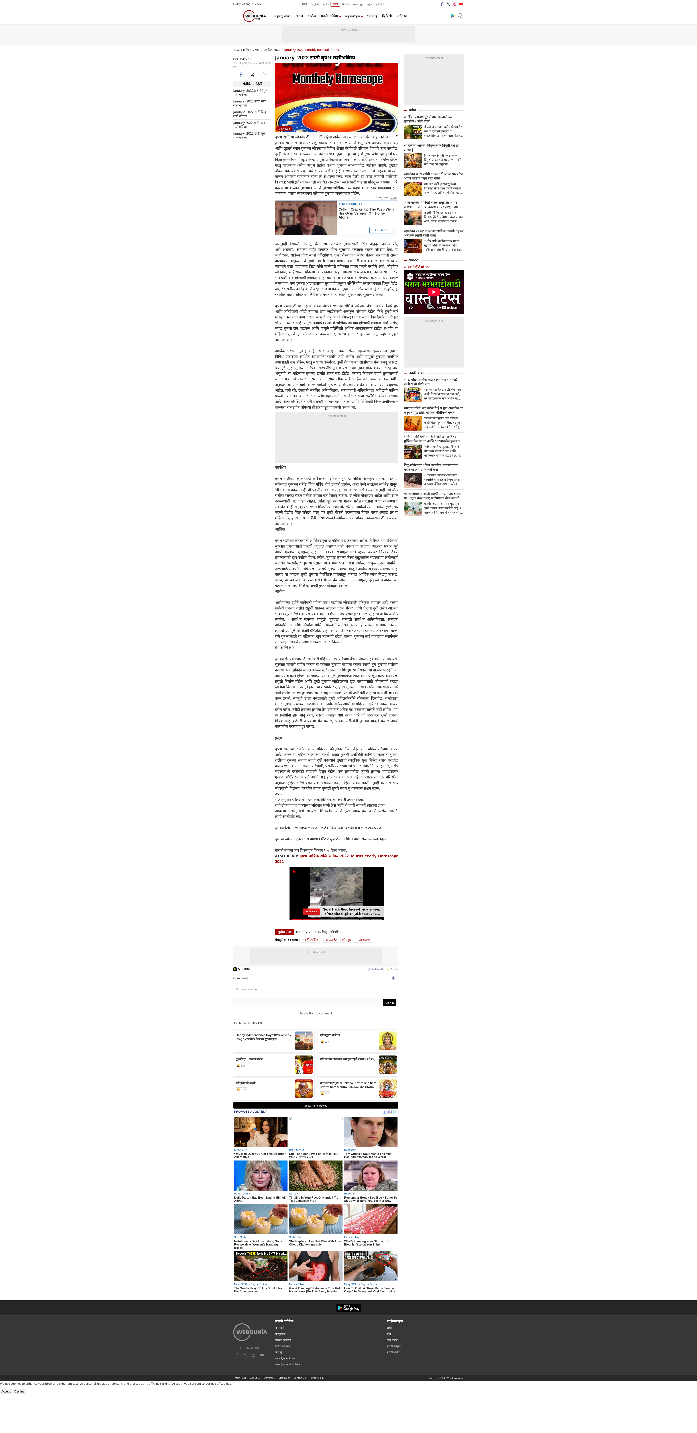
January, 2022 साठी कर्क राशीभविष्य (249, 103)
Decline (19, 1391)
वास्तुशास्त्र (280, 1334)
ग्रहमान (256, 50)
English (315, 4)
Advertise (269, 1377)
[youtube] (461, 4)
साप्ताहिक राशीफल (285, 1358)
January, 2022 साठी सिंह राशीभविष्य (249, 114)
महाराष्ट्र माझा (282, 16)
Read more (311, 911)
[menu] (237, 16)
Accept (6, 1391)
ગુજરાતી (380, 4)
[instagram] (454, 4)
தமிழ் (326, 4)
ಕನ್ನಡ (369, 4)
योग (389, 1334)
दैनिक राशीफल (282, 1346)
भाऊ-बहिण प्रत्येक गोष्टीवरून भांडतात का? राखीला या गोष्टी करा (430, 381)
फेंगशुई (278, 1352)
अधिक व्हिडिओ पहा (417, 266)
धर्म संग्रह (371, 16)
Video (413, 260)
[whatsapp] (263, 74)
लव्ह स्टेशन (392, 1340)
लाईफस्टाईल (352, 16)
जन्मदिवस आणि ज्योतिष (287, 1364)
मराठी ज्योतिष (329, 16)
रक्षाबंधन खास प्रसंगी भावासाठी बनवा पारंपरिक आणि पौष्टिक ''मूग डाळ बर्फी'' (434, 176)
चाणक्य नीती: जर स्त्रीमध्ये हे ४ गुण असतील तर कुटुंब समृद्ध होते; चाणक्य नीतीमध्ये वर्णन (433, 410)
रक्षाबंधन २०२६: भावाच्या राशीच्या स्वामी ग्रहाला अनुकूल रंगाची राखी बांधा (434, 233)
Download (284, 128)
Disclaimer (284, 1377)
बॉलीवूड (346, 940)
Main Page (240, 1377)
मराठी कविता (393, 1352)
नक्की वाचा (416, 372)
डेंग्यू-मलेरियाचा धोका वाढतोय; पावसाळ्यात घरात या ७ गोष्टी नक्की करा (431, 467)
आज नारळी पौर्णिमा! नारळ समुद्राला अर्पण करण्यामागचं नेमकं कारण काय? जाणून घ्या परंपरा (431, 204)
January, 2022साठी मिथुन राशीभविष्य (250, 92)
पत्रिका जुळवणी (283, 1340)
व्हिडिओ (387, 16)
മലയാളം (357, 4)
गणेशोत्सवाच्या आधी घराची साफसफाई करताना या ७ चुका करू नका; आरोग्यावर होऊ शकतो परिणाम (434, 495)
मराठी (335, 4)
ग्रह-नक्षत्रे (279, 1328)
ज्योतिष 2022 (272, 50)
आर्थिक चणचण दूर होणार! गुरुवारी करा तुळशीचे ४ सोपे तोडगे (428, 119)
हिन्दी (304, 4)
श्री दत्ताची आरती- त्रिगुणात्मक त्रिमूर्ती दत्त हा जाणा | (431, 147)
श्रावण (299, 16)
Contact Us (300, 1377)
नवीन (412, 110)
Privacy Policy (317, 1377)
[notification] (460, 15)
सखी (389, 1328)
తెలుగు (345, 4)
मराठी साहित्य (394, 1346)
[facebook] (442, 4)
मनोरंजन (402, 16)
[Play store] (452, 15)
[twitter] (448, 4)
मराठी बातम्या (362, 940)
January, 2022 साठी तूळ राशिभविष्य (249, 135)
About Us (255, 1377)
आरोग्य (312, 16)
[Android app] (348, 1308)
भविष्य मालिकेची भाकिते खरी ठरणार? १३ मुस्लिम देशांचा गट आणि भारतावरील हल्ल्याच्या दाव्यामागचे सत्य (433, 438)
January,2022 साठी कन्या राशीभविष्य (249, 124)
